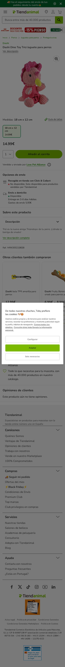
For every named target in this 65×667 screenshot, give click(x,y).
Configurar (33, 339)
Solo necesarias (32, 356)
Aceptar (32, 347)
